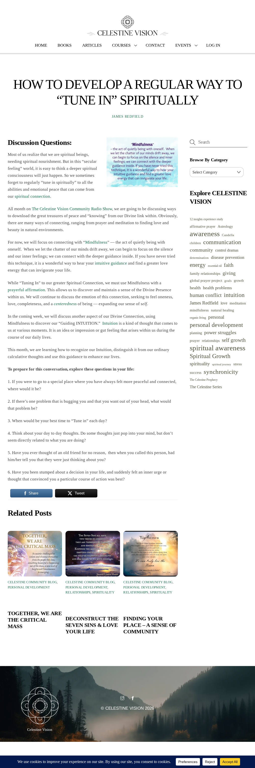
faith (229, 265)
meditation (238, 303)
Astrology (225, 226)
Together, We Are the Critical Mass (35, 619)
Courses (121, 45)
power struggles (220, 332)
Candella (228, 235)
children (195, 243)
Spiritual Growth (210, 356)
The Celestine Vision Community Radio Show (72, 208)
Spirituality (103, 592)
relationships (211, 341)
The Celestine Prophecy (204, 380)
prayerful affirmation (26, 290)
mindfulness (199, 310)
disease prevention (227, 257)
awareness (205, 233)
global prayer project (206, 280)
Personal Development (29, 587)
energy (198, 265)
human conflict (206, 295)
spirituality (200, 363)
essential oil (215, 266)
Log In (213, 45)
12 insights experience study (206, 219)
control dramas (226, 250)
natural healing (222, 310)
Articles (92, 45)
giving (229, 273)
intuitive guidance (111, 263)
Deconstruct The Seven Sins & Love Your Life (92, 625)
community (201, 250)
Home (41, 45)
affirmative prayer (202, 226)
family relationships (205, 273)
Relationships (77, 592)
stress (237, 364)
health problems (217, 287)
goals (228, 281)
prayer (195, 340)
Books (64, 45)
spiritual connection (32, 196)
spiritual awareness (217, 347)
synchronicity (221, 371)
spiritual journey (221, 364)
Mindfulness (96, 242)
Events (183, 45)
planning (196, 333)
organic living (198, 317)
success (195, 372)
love (224, 303)
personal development (216, 324)
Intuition (110, 323)
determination (199, 258)
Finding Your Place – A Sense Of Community (149, 625)
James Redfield (127, 116)
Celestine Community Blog (32, 582)
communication (222, 242)
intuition (234, 295)
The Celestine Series (206, 387)
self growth (234, 340)
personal (216, 317)
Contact (155, 45)
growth (239, 281)
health (195, 287)
